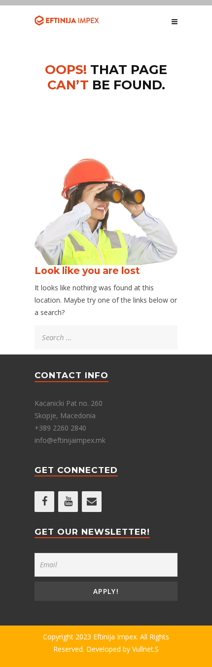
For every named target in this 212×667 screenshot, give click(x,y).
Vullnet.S (145, 649)
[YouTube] (68, 501)
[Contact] (92, 501)
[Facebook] (44, 501)
